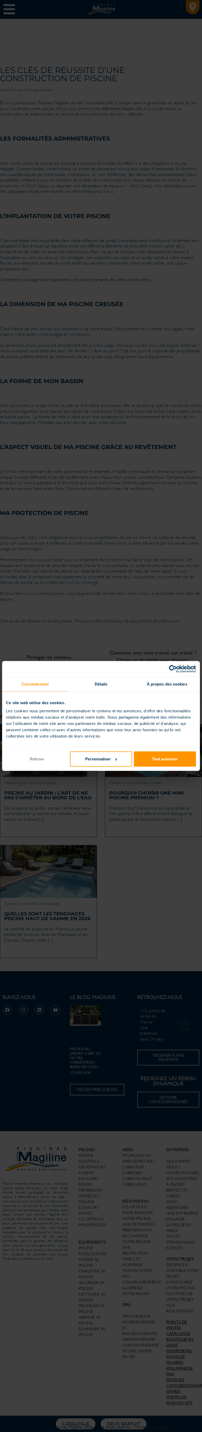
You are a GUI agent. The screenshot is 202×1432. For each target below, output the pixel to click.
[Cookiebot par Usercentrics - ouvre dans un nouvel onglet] (173, 669)
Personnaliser (98, 759)
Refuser (37, 759)
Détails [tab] (101, 684)
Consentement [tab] (35, 684)
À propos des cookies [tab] (167, 684)
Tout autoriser (165, 759)
